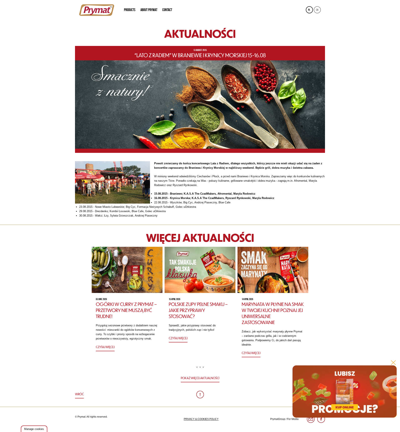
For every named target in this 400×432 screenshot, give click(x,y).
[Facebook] (321, 419)
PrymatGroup (277, 419)
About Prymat (148, 10)
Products (129, 10)
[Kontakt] (311, 419)
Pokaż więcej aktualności (200, 378)
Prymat (96, 10)
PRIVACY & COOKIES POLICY (201, 419)
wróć (79, 394)
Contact (167, 10)
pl (309, 9)
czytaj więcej (105, 347)
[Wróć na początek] (200, 394)
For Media (293, 419)
